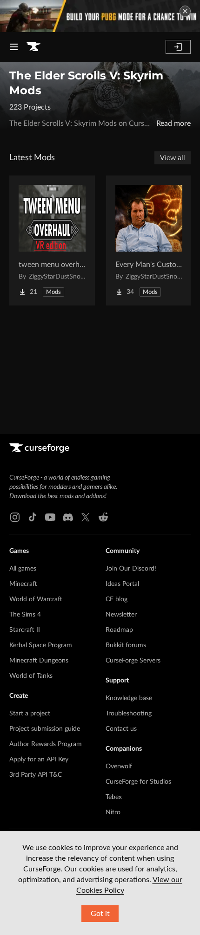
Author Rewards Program (45, 744)
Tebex (114, 797)
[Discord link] (67, 517)
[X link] (85, 517)
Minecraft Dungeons (38, 660)
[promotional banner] (100, 16)
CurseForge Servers (133, 660)
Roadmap (119, 630)
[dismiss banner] (185, 11)
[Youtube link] (50, 517)
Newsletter (121, 614)
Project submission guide (44, 729)
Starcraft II (24, 630)
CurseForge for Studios (138, 782)
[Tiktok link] (32, 517)
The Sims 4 (25, 614)
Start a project (29, 713)
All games (22, 568)
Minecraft (23, 584)
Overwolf (119, 766)
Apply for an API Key (38, 759)
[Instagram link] (14, 517)
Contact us (121, 729)
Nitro (113, 812)
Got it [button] (100, 913)
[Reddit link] (103, 517)
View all (172, 158)
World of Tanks (31, 676)
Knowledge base (129, 698)
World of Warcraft (35, 599)
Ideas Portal (122, 584)
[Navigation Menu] (14, 47)
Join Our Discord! (131, 568)
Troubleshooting (129, 713)
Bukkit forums (126, 645)
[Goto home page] (33, 46)
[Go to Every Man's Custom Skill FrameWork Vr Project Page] (149, 240)
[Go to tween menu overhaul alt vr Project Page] (52, 240)
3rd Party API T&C (35, 775)
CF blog (116, 599)
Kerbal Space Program (40, 645)
